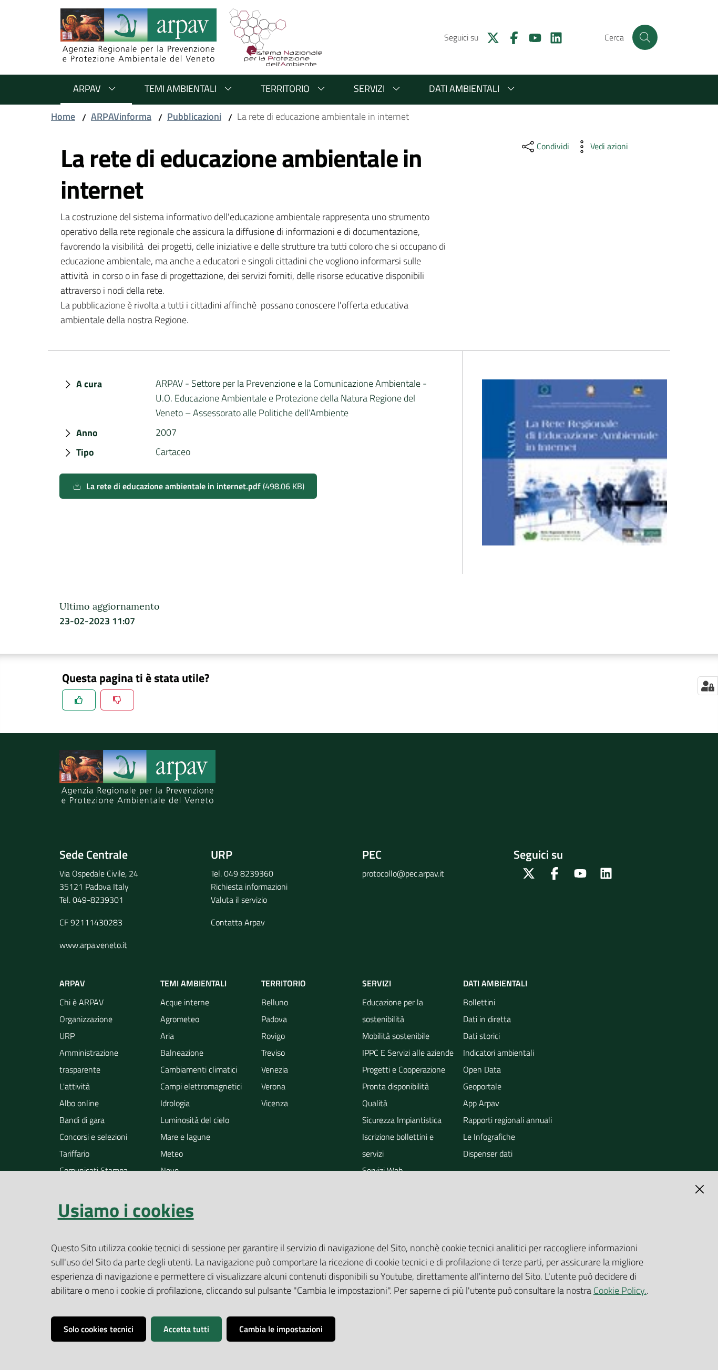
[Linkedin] (551, 36)
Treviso (273, 1052)
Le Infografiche (489, 1136)
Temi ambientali (181, 88)
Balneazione (181, 1052)
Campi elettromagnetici (201, 1086)
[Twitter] (488, 36)
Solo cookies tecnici (99, 1329)
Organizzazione (85, 1019)
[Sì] (79, 699)
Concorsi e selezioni (93, 1136)
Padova (274, 1019)
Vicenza (274, 1103)
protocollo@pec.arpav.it (403, 873)
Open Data (482, 1069)
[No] (117, 699)
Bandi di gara (82, 1120)
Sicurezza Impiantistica (402, 1120)
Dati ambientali (464, 88)
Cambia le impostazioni (281, 1329)
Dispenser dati (487, 1153)
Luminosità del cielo (194, 1120)
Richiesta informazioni (249, 886)
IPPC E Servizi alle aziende (408, 1052)
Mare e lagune (185, 1136)
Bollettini (479, 1002)
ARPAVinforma (121, 116)
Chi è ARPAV (81, 1002)
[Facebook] (509, 36)
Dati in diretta (487, 1019)
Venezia (274, 1069)
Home (63, 116)
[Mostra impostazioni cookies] (708, 685)
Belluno (274, 1002)
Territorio (285, 88)
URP (67, 1035)
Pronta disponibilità (395, 1086)
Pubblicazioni (194, 116)
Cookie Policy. (620, 1290)
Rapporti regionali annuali (507, 1120)
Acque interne (184, 1002)
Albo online (79, 1103)
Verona (273, 1086)
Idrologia (175, 1103)
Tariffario (74, 1153)
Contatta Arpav (238, 922)
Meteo (171, 1153)
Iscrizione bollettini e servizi (398, 1145)
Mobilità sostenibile (395, 1035)
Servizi (369, 88)
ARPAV (86, 88)
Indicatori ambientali (498, 1052)
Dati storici (481, 1035)
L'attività (74, 1086)
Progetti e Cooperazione (403, 1069)
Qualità (374, 1103)
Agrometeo (179, 1019)
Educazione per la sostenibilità (392, 1010)
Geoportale (482, 1086)
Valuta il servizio (239, 899)
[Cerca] (645, 37)
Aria (167, 1035)
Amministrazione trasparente (88, 1061)
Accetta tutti (186, 1329)
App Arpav (481, 1103)
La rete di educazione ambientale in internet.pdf (195, 486)
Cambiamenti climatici (198, 1069)
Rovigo (273, 1035)
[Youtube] (530, 36)
